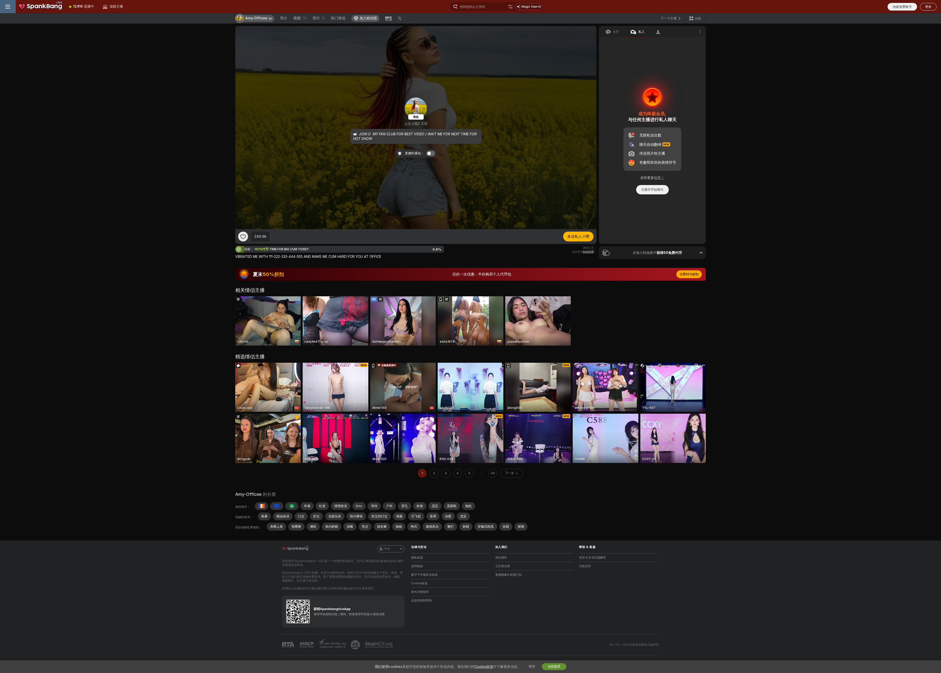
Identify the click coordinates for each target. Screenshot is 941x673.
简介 (283, 18)
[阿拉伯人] (291, 506)
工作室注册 (502, 566)
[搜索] (510, 6)
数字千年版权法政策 (424, 574)
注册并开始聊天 (652, 189)
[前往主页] (40, 6)
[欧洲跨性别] (276, 506)
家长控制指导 (420, 592)
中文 (387, 548)
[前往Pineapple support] (356, 644)
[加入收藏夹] (243, 236)
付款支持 (585, 566)
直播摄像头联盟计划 (508, 574)
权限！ (659, 178)
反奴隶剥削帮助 (421, 600)
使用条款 (417, 566)
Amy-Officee (248, 494)
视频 (300, 18)
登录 (928, 7)
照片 (319, 18)
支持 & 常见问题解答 (592, 557)
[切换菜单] (8, 6)
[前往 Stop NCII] (379, 645)
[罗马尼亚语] (261, 506)
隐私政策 (417, 557)
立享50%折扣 (689, 274)
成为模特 (501, 557)
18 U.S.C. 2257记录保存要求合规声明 (634, 645)
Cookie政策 (419, 583)
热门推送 (338, 18)
